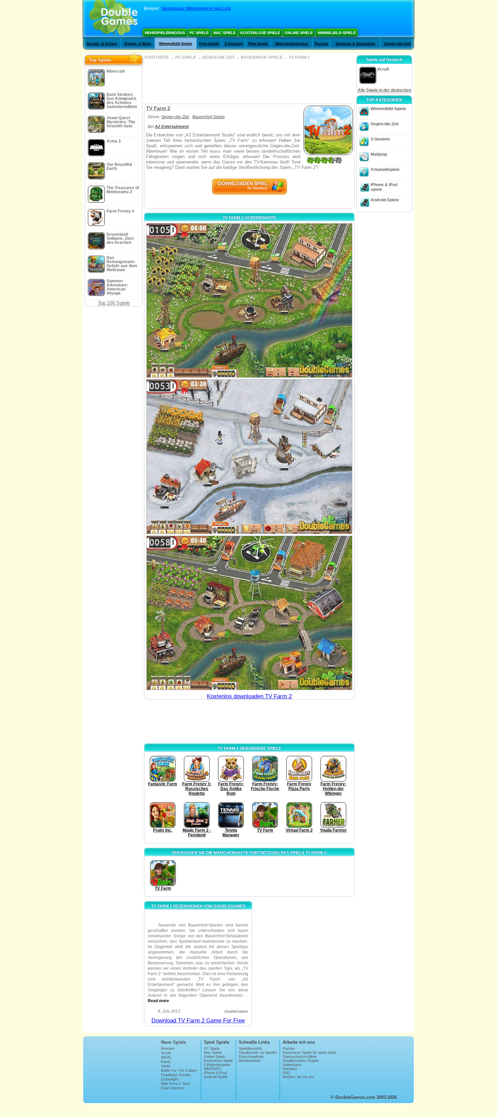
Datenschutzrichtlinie (300, 1057)
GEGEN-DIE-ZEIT (218, 57)
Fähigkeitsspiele (217, 1065)
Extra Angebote (251, 1057)
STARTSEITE (156, 57)
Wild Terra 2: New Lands (175, 1086)
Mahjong (379, 154)
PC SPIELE (185, 57)
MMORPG (212, 1069)
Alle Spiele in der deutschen (384, 90)
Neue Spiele (173, 1042)
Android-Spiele (385, 200)
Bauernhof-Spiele (208, 117)
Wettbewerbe (249, 1061)
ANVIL (166, 1057)
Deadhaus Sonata (175, 1075)
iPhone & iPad (215, 1073)
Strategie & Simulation (355, 44)
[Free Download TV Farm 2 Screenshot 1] (249, 300)
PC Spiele (199, 33)
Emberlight (169, 1079)
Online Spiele (299, 33)
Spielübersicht (250, 1048)
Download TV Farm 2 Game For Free (198, 1020)
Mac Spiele (224, 33)
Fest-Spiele (209, 44)
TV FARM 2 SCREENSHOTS (249, 217)
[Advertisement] (249, 82)
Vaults (166, 1066)
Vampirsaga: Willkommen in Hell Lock (196, 8)
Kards (166, 1062)
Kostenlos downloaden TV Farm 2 (249, 696)
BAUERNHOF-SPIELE (262, 57)
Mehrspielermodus (165, 33)
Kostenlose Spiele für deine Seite (309, 1052)
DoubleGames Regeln (301, 1061)
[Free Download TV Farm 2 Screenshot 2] (249, 456)
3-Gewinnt (233, 44)
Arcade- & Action (102, 44)
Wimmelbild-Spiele (336, 33)
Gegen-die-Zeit (397, 44)
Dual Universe (172, 1088)
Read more (158, 1000)
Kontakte (290, 1069)
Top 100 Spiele (114, 303)
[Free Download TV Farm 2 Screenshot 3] (249, 613)
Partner (289, 1048)
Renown (167, 1048)
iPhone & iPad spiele (384, 187)
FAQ (286, 1073)
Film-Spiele (258, 44)
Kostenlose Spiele (260, 33)
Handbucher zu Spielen (258, 1052)
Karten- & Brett (137, 44)
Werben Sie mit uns (298, 1077)
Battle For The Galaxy (179, 1070)
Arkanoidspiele (385, 169)
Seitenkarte (292, 1065)
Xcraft (166, 1053)
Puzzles (321, 44)
